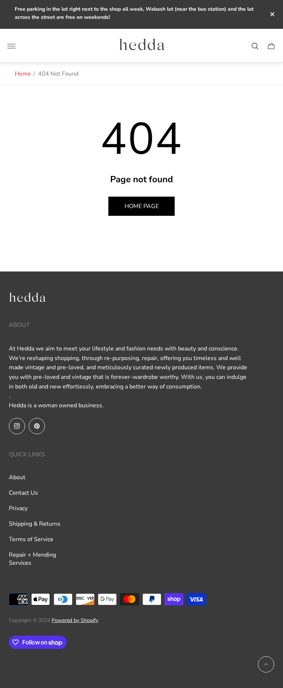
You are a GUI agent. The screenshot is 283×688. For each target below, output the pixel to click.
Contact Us (23, 493)
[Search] (255, 46)
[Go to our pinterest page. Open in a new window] (37, 426)
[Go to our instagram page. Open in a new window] (17, 426)
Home (23, 74)
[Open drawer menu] (11, 46)
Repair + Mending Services (32, 559)
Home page (142, 206)
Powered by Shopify (75, 620)
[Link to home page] (27, 299)
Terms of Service (31, 539)
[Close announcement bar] (271, 14)
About (17, 477)
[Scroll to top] (266, 664)
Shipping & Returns (34, 524)
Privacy (18, 508)
